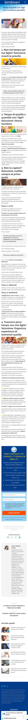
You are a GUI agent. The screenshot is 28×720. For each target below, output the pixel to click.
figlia (10, 526)
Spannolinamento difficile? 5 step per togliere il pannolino (18, 653)
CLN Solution (10, 715)
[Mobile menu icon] (25, 2)
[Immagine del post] (5, 630)
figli (7, 526)
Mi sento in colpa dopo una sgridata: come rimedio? (18, 628)
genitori (16, 526)
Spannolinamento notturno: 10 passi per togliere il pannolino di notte (18, 645)
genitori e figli (21, 526)
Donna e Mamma (6, 20)
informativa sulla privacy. (17, 519)
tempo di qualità (14, 529)
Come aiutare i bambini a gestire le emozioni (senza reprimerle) (17, 637)
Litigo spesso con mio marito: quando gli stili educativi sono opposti (18, 670)
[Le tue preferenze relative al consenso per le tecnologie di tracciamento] (2, 718)
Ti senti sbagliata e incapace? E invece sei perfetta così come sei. (18, 662)
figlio (13, 526)
